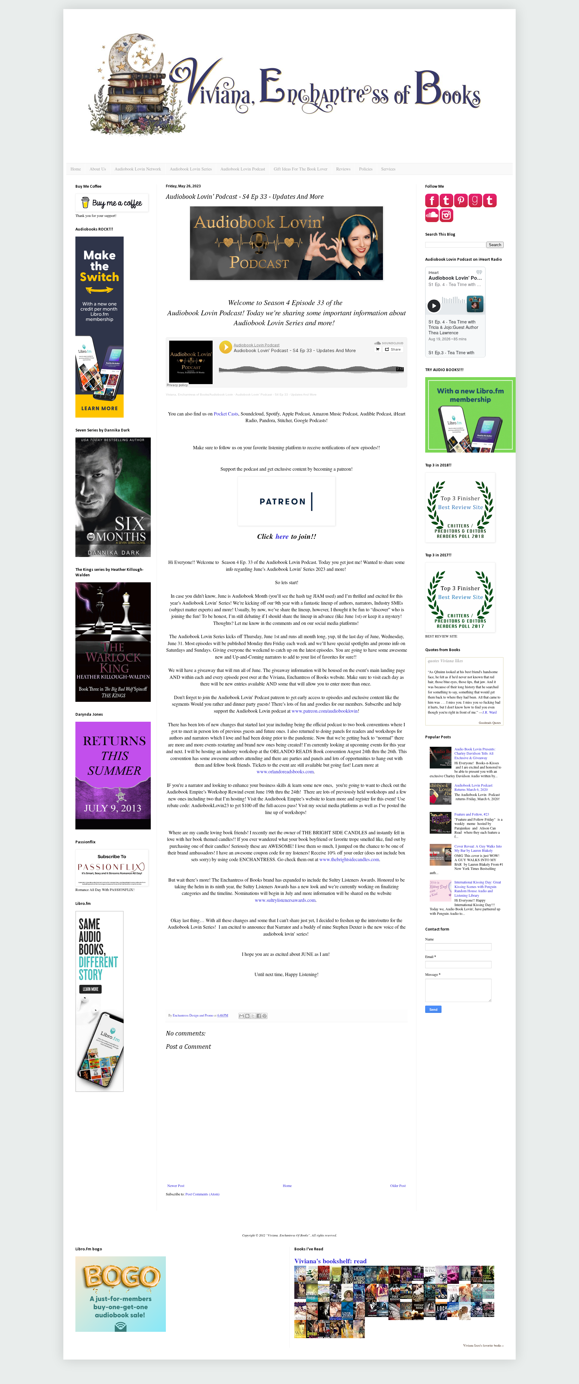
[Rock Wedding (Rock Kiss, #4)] (490, 1315)
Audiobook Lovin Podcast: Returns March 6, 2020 (473, 787)
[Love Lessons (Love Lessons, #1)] (466, 1279)
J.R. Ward (489, 712)
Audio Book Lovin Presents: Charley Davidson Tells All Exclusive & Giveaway (474, 753)
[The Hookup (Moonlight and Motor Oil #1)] (490, 1297)
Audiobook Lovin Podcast (242, 169)
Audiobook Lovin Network (138, 169)
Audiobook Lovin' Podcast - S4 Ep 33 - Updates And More (276, 394)
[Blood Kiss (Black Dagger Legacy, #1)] (325, 1279)
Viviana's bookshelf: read (330, 1261)
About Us (98, 169)
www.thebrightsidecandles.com (349, 859)
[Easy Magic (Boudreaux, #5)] (419, 1279)
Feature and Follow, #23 (471, 814)
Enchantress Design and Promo (193, 1015)
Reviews (343, 169)
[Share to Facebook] (259, 1016)
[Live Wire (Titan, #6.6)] (407, 1297)
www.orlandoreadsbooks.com (285, 771)
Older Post (398, 1185)
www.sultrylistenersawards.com (285, 900)
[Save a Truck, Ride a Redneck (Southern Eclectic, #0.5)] (454, 1315)
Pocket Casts (226, 413)
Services (388, 169)
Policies (365, 169)
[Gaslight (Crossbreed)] (431, 1315)
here (283, 536)
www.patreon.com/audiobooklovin (325, 711)
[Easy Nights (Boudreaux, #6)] (372, 1315)
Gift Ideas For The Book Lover (300, 169)
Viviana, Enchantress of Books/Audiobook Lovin (199, 394)
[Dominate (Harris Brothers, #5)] (443, 1297)
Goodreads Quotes (490, 723)
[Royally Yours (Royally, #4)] (301, 1297)
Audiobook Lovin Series (191, 169)
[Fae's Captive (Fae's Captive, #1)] (478, 1315)
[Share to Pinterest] (264, 1016)
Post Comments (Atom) (202, 1194)
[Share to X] (253, 1016)
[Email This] (242, 1016)
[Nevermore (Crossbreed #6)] (384, 1315)
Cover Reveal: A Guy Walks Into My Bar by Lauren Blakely (478, 848)
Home (76, 169)
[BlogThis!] (247, 1016)
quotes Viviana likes (445, 661)
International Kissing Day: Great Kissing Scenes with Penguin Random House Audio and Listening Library (477, 888)
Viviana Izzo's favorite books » (483, 1345)
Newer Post (175, 1185)
